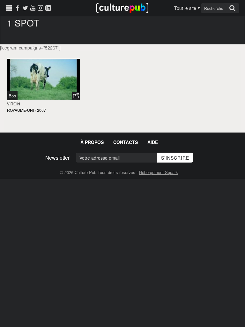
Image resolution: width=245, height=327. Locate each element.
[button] (76, 96)
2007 (41, 110)
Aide (152, 142)
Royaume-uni (20, 110)
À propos (92, 142)
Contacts (125, 142)
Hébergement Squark (158, 172)
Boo (12, 96)
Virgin (13, 103)
